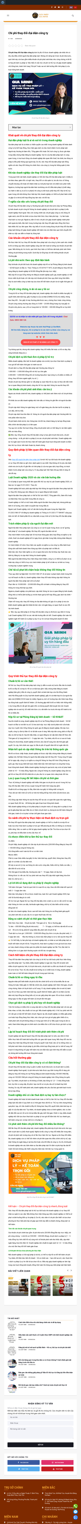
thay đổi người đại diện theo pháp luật (26, 460)
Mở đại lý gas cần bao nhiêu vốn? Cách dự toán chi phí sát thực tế (42, 1385)
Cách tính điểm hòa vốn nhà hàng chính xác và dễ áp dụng (39, 1322)
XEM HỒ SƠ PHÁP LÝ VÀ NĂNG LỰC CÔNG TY (40, 342)
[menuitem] (2, 2)
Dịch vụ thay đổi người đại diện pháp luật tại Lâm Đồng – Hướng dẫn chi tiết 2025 (62, 1285)
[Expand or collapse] (70, 127)
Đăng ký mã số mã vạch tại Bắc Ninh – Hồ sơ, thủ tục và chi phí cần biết (44, 1347)
